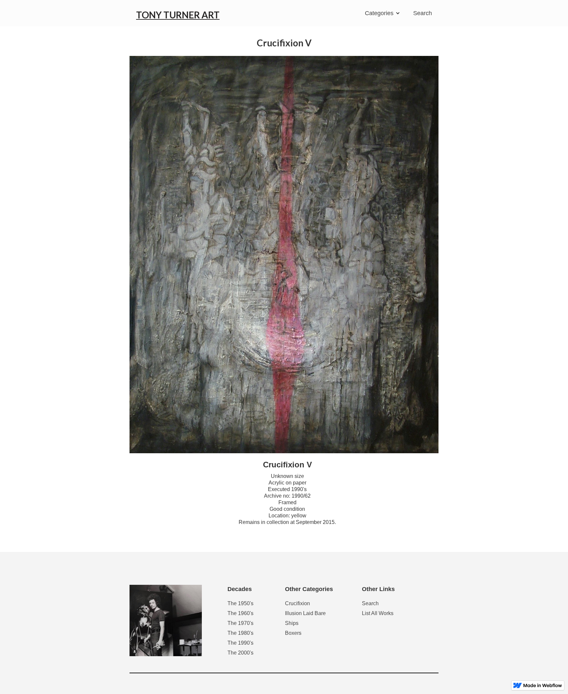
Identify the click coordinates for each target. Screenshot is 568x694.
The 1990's (240, 643)
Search (422, 13)
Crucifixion (297, 603)
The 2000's (240, 653)
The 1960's (240, 613)
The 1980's (240, 633)
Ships (291, 623)
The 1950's (240, 603)
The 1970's (240, 623)
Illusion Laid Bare (305, 613)
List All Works (377, 613)
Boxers (293, 633)
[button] (384, 13)
